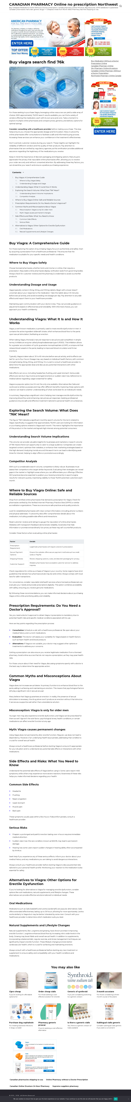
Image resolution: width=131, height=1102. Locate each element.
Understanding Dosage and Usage (33, 184)
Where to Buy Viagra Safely (30, 181)
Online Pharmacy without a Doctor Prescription (67, 1080)
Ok (116, 1099)
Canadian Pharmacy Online (102, 66)
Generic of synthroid (77, 991)
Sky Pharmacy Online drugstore (104, 68)
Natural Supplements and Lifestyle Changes (36, 232)
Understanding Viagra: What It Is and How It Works (36, 187)
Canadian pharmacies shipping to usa (26, 1080)
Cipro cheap (15, 991)
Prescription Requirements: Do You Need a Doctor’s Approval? (40, 203)
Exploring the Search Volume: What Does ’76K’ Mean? (37, 190)
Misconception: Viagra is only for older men (36, 210)
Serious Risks (24, 222)
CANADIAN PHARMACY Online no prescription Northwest (63, 4)
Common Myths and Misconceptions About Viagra (35, 207)
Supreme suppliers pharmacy (65, 1086)
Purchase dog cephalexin (21, 1022)
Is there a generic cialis (79, 1022)
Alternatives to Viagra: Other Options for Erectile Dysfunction (40, 226)
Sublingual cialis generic (108, 1022)
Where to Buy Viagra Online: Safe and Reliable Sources (37, 200)
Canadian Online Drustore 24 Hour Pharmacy (29, 1086)
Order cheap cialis (47, 991)
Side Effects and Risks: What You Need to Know (34, 216)
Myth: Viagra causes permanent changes (35, 213)
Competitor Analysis (27, 196)
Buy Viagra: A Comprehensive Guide (30, 178)
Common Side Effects (28, 219)
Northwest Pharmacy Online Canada (106, 76)
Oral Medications (26, 229)
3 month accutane (105, 991)
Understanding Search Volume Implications (36, 193)
